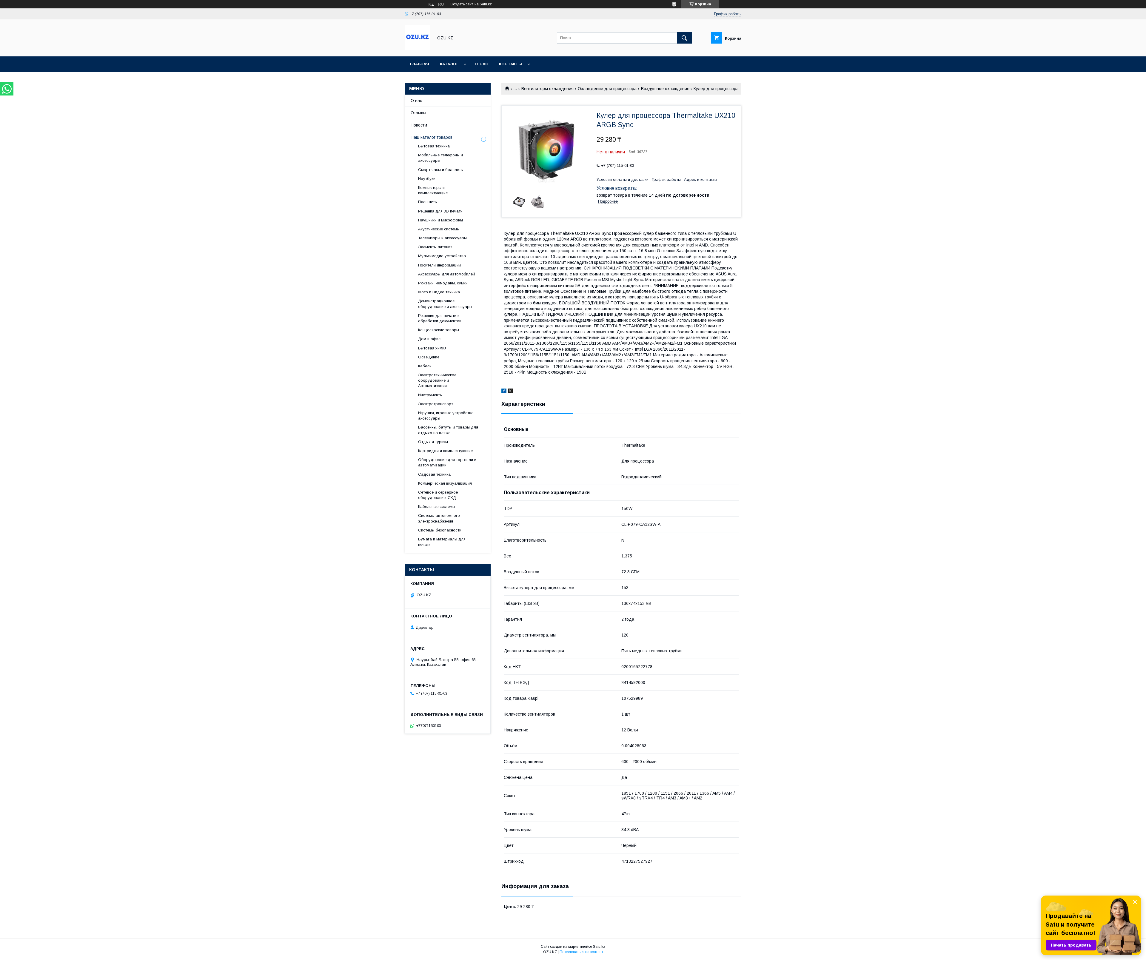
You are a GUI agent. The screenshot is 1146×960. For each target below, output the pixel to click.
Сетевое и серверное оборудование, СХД (438, 495)
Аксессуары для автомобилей (446, 274)
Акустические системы (439, 229)
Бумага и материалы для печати (442, 542)
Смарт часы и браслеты (440, 169)
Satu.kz (599, 946)
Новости (419, 125)
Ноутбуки (426, 178)
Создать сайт (461, 4)
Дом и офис (429, 339)
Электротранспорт (435, 404)
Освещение (428, 357)
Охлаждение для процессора (607, 88)
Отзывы (418, 112)
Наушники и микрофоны (440, 220)
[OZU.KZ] (417, 48)
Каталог (449, 64)
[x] (510, 391)
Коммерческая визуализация (445, 483)
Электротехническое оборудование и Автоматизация (437, 380)
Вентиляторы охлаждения (547, 88)
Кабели (425, 366)
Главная (419, 64)
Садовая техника (434, 474)
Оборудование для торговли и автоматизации (447, 462)
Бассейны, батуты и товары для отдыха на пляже (448, 430)
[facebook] (503, 391)
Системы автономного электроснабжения (439, 518)
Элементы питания (435, 247)
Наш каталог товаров (431, 137)
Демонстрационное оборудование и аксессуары (445, 304)
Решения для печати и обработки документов (439, 318)
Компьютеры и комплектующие (433, 190)
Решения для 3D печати (440, 211)
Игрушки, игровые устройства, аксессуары (446, 415)
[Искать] (684, 38)
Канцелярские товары (438, 330)
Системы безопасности (439, 530)
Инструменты (430, 395)
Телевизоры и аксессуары (442, 238)
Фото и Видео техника (439, 292)
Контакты (510, 64)
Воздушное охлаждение (665, 88)
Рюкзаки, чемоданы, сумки (443, 283)
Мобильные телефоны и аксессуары (440, 158)
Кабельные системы (436, 506)
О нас (481, 64)
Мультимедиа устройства (442, 256)
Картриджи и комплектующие (445, 451)
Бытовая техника (434, 146)
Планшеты (428, 202)
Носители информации (439, 265)
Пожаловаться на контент (581, 952)
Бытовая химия (432, 348)
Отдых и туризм (433, 442)
